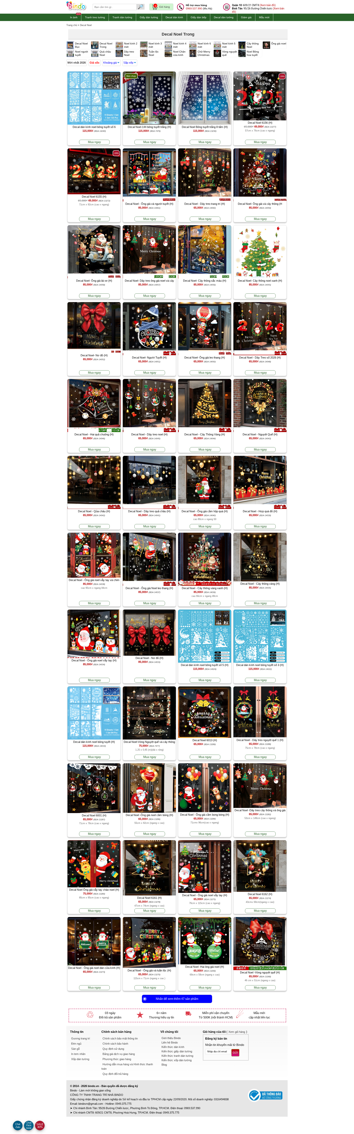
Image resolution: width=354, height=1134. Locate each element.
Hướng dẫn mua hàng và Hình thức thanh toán (127, 1066)
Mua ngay (94, 142)
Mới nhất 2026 (76, 62)
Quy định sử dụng (113, 1048)
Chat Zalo (17, 1125)
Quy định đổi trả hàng (115, 1073)
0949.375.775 (123, 1103)
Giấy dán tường (149, 17)
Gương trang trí (80, 1038)
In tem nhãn (78, 1053)
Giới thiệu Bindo (171, 1038)
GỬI (235, 1052)
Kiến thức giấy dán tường (177, 1051)
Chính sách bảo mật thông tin (120, 1038)
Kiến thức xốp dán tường (177, 1060)
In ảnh (73, 17)
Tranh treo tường (95, 17)
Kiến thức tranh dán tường (177, 1055)
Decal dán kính (174, 17)
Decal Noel (86, 25)
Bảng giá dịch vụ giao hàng (119, 1053)
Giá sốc (94, 62)
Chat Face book (28, 1125)
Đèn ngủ (76, 1043)
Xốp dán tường (80, 1059)
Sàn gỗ (75, 1048)
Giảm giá (246, 17)
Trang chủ (71, 25)
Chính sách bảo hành (115, 1043)
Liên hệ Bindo (170, 1042)
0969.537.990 (194, 8)
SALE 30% (39, 1125)
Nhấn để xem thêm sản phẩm (177, 998)
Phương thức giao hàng (117, 1059)
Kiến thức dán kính (173, 1046)
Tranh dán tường (122, 17)
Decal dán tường (223, 17)
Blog (164, 1064)
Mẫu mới (264, 17)
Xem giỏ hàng (236, 1031)
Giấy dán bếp (198, 17)
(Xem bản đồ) (268, 5)
